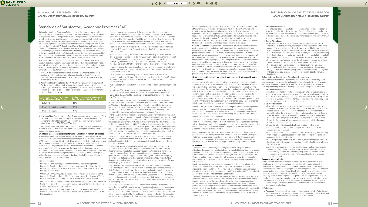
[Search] (207, 3)
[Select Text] (212, 3)
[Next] (190, 3)
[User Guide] (216, 3)
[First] (160, 3)
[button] (2, 107)
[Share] (156, 3)
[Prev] (165, 3)
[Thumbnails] (198, 3)
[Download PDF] (203, 3)
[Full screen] (366, 3)
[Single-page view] (151, 3)
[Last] (194, 3)
